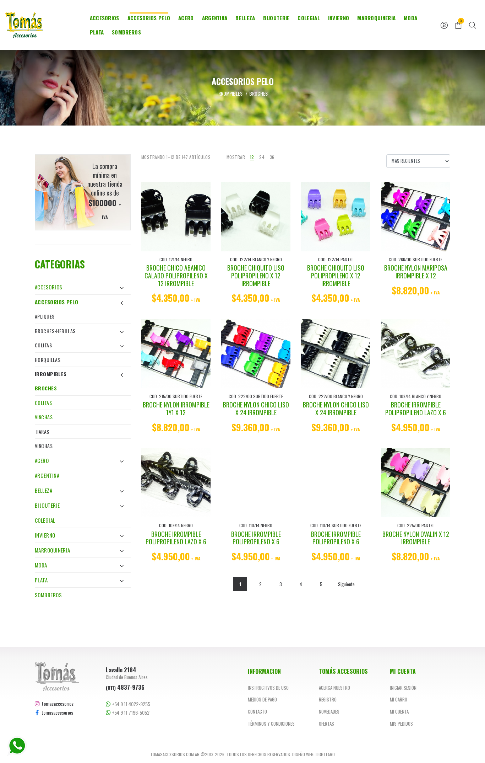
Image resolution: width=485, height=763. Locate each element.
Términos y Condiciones (271, 723)
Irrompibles (51, 374)
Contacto (257, 711)
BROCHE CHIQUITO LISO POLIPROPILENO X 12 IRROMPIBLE (255, 275)
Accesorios (104, 18)
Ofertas (326, 723)
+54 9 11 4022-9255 (130, 704)
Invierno (338, 18)
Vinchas (44, 417)
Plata (97, 32)
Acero (186, 18)
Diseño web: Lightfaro (313, 754)
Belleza (245, 18)
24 (262, 157)
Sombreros (126, 32)
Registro (328, 699)
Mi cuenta (399, 711)
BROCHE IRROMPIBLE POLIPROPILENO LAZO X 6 (415, 408)
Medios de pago (262, 699)
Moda (410, 18)
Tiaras (42, 431)
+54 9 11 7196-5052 (130, 712)
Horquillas (47, 359)
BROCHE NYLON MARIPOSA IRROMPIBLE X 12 (415, 271)
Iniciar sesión (403, 687)
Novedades (329, 711)
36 (272, 157)
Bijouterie (276, 18)
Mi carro (398, 699)
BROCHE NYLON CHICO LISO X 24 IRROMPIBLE (256, 408)
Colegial (309, 18)
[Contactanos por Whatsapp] (17, 746)
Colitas (43, 345)
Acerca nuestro (334, 687)
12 (252, 157)
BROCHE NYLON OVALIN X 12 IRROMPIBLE (415, 537)
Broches (46, 388)
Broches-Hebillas (55, 331)
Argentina (215, 18)
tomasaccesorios (56, 703)
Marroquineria (376, 18)
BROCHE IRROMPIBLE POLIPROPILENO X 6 (256, 537)
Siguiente (346, 584)
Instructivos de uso (268, 687)
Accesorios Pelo (148, 18)
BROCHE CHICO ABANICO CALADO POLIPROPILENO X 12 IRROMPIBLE (176, 275)
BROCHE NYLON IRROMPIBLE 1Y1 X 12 (176, 408)
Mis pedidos (401, 723)
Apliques (44, 316)
